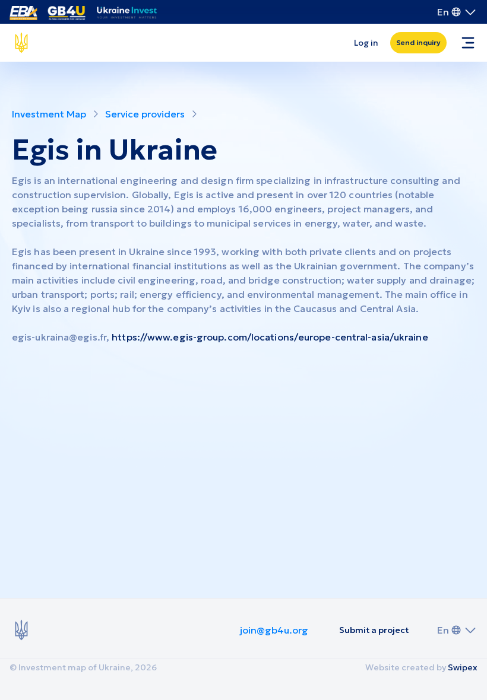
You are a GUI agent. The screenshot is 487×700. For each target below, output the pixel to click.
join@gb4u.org (274, 630)
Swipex (462, 667)
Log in (366, 42)
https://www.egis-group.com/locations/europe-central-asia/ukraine (270, 337)
